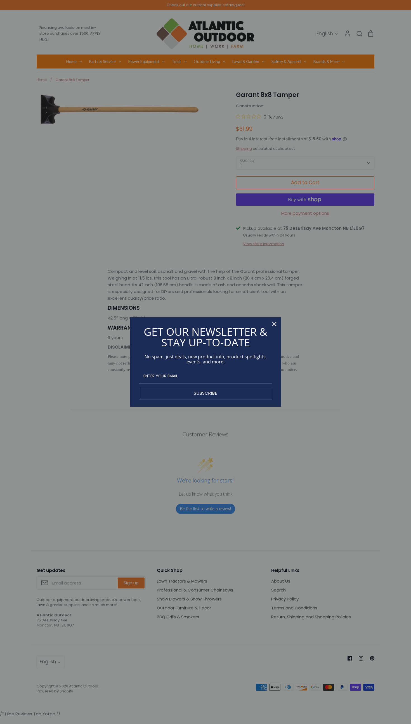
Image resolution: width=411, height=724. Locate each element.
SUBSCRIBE (205, 393)
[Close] (274, 324)
